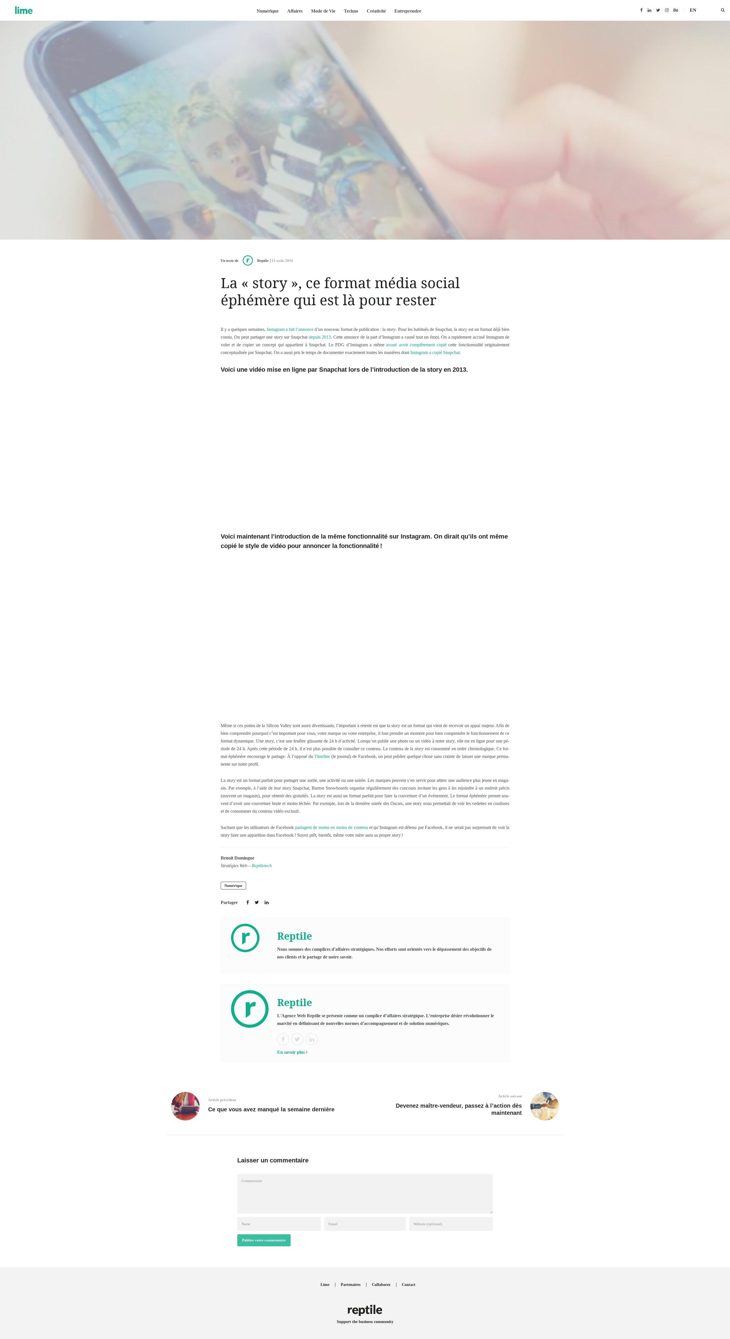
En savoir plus (291, 1052)
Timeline (322, 756)
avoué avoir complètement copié (416, 344)
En (693, 10)
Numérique (268, 11)
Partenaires (350, 1285)
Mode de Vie (323, 11)
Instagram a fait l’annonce (290, 329)
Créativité (376, 11)
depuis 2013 (320, 337)
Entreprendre (407, 11)
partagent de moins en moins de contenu (331, 827)
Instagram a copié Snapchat (435, 352)
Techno (351, 11)
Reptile (263, 260)
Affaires (295, 11)
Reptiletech (262, 865)
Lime (325, 1285)
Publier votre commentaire (264, 1240)
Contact (408, 1285)
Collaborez (381, 1285)
